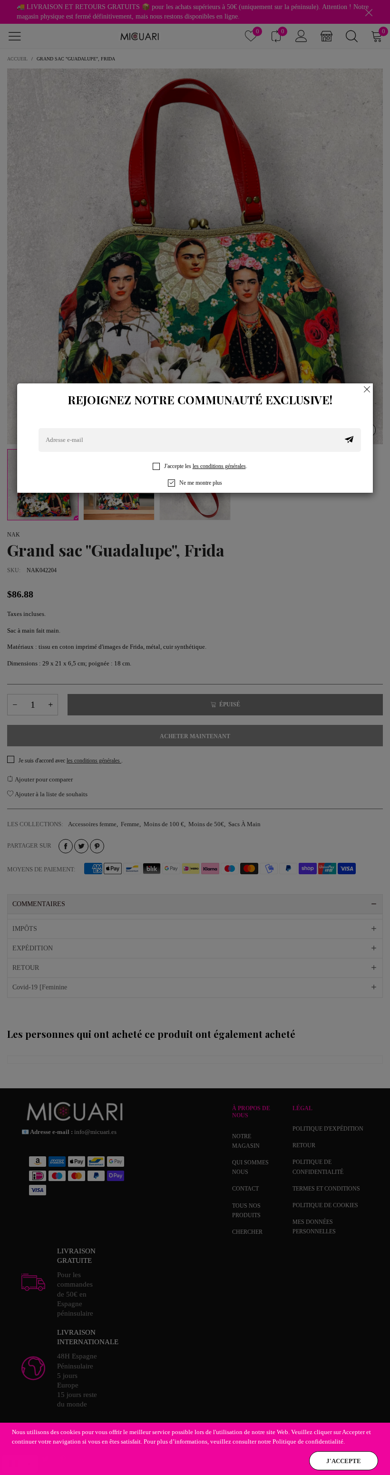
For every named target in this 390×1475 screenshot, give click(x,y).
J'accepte (343, 1461)
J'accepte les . (205, 466)
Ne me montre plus (200, 482)
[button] (349, 440)
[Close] (367, 389)
